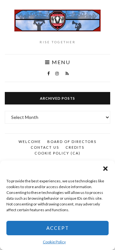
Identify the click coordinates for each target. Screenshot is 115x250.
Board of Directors (71, 141)
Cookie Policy (54, 241)
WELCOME (30, 141)
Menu (60, 62)
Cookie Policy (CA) (57, 153)
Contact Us (45, 147)
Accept (57, 228)
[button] (105, 168)
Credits (74, 147)
